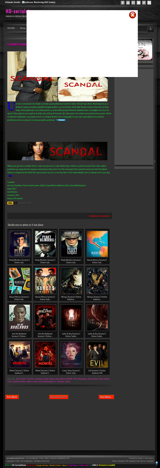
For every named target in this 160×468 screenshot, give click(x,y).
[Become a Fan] (144, 3)
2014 (23, 379)
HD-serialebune (22, 11)
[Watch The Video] (128, 3)
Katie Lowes (32, 382)
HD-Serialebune (32, 458)
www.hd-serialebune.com (59, 458)
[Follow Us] (138, 3)
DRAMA (69, 379)
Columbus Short (41, 379)
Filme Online (44, 458)
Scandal (60, 382)
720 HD (30, 379)
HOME (11, 28)
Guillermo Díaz (19, 382)
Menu (23, 28)
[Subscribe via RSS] (149, 3)
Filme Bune (93, 379)
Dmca (151, 458)
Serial (67, 382)
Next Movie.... (106, 397)
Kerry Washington (46, 382)
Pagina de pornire (59, 397)
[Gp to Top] (156, 465)
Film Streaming (80, 379)
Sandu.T (141, 458)
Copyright (149, 461)
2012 (18, 379)
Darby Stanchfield (57, 379)
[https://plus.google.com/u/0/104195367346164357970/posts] (133, 3)
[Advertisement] (78, 24)
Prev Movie (12, 397)
